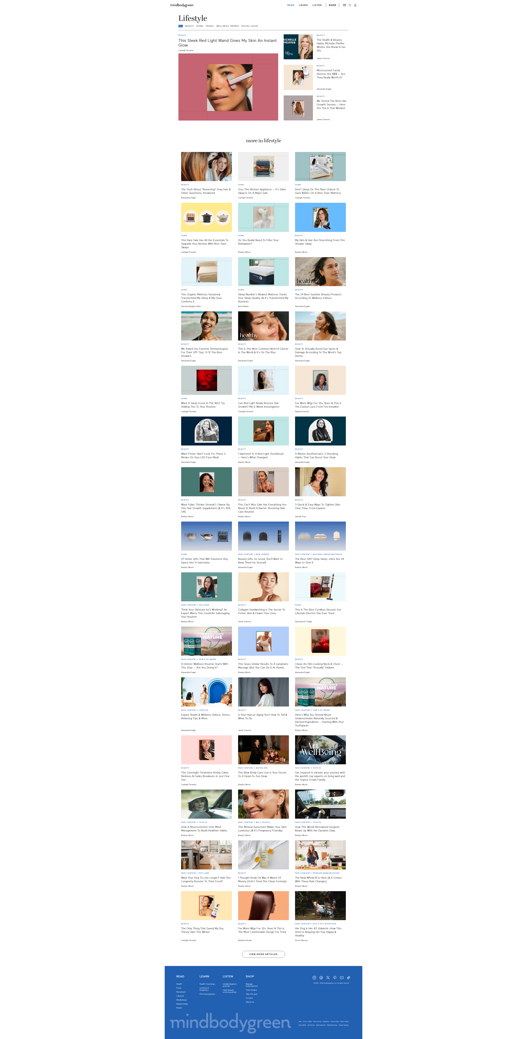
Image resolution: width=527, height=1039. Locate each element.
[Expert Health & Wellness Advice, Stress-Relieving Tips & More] (206, 691)
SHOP (332, 5)
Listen (228, 976)
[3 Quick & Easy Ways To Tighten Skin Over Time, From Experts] (320, 481)
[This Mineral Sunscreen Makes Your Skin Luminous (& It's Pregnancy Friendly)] (263, 804)
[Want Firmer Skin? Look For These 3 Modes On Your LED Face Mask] (206, 431)
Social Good (249, 26)
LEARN (303, 5)
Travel (209, 26)
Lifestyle (180, 996)
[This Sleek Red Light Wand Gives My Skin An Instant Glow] (228, 87)
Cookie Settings (344, 1025)
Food (178, 988)
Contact (249, 998)
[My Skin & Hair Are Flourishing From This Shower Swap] (320, 217)
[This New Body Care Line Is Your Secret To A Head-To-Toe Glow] (263, 749)
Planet (179, 1008)
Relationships (182, 1004)
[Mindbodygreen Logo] (182, 5)
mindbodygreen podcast (230, 985)
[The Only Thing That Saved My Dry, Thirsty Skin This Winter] (206, 905)
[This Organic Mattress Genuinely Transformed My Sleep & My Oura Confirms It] (206, 271)
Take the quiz (251, 994)
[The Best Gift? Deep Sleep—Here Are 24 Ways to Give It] (320, 536)
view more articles (263, 954)
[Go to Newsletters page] (344, 5)
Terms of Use (317, 1021)
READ (291, 5)
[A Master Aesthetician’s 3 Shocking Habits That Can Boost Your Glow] (320, 431)
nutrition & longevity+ (204, 989)
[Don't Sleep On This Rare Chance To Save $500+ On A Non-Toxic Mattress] (320, 166)
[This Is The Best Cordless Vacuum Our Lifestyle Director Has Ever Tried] (320, 586)
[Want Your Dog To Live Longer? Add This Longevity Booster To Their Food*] (206, 854)
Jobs (300, 1021)
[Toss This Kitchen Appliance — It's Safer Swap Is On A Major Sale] (263, 166)
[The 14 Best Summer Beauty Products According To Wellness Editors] (320, 271)
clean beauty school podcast (229, 991)
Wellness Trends (227, 26)
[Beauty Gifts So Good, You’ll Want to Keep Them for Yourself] (263, 536)
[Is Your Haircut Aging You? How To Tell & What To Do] (263, 691)
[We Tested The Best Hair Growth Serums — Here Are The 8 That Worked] (299, 107)
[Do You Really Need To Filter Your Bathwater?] (263, 217)
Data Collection (321, 1025)
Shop (250, 976)
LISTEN (317, 5)
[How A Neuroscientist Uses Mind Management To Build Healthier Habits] (206, 804)
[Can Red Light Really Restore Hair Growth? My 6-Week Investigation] (263, 380)
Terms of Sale (307, 1021)
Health (179, 984)
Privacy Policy (335, 1021)
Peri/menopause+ (207, 994)
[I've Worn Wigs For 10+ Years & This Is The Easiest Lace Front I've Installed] (320, 380)
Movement (181, 992)
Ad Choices (311, 1025)
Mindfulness (181, 1000)
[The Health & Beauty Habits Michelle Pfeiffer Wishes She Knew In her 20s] (299, 46)
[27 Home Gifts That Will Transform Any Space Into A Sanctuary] (206, 536)
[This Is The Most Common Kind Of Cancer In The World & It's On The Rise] (263, 325)
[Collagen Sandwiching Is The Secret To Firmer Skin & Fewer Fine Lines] (263, 586)
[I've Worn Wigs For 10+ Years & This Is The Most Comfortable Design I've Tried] (263, 905)
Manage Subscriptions (252, 985)
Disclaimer (326, 1021)
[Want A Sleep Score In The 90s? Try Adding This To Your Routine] (206, 380)
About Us (250, 1002)
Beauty (189, 26)
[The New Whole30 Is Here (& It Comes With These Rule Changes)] (320, 854)
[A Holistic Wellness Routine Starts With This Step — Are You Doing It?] (206, 641)
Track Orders (251, 990)
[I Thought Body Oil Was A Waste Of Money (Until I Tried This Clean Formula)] (263, 854)
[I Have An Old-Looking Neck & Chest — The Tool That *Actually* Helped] (320, 641)
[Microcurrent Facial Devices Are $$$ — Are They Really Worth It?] (299, 77)
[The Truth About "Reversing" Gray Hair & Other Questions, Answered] (206, 166)
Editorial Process (332, 1025)
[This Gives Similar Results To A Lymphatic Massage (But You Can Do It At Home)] (263, 641)
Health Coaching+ (207, 984)
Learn (204, 976)
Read (180, 976)
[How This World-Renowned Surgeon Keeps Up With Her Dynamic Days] (320, 804)
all (180, 26)
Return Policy (344, 1021)
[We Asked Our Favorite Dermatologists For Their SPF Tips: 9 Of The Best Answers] (206, 325)
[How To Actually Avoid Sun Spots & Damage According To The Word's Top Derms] (320, 325)
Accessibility (302, 1025)
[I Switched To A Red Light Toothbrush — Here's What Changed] (263, 431)
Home (199, 26)
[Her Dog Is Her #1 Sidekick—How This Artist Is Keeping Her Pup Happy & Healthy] (320, 905)
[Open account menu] (355, 5)
